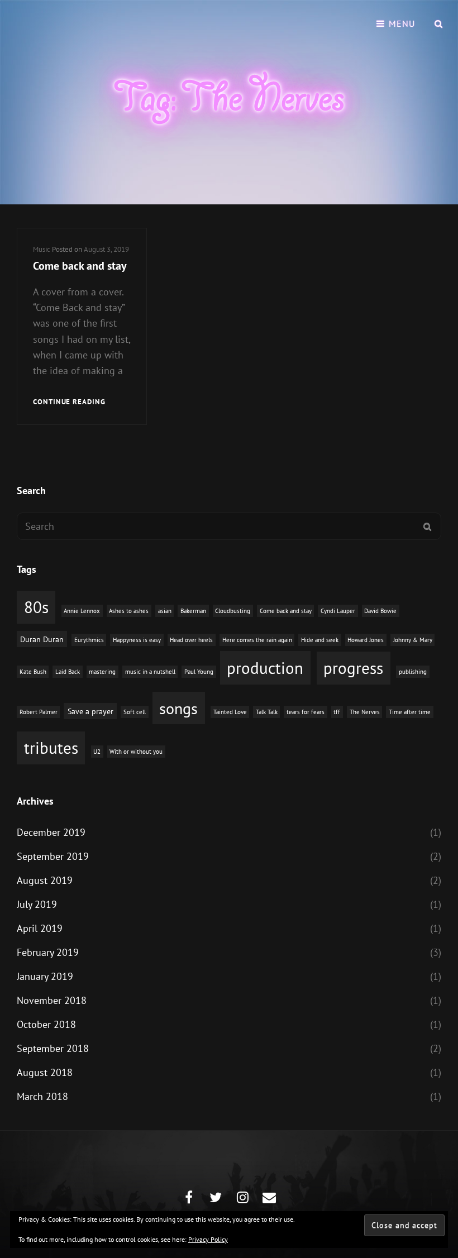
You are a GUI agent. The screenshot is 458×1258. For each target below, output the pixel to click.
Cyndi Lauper (338, 611)
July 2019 (37, 904)
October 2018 (46, 1024)
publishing (413, 672)
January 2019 (45, 976)
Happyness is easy (137, 640)
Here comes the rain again (257, 640)
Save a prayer (90, 711)
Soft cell (134, 712)
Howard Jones (365, 640)
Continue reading (69, 402)
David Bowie (380, 611)
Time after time (410, 712)
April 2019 (40, 928)
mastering (102, 672)
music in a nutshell (150, 672)
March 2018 (42, 1096)
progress (353, 668)
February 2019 (48, 952)
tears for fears (306, 712)
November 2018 (52, 1000)
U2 (97, 751)
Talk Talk (267, 712)
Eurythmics (89, 640)
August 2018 (45, 1072)
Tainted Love (230, 712)
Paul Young (198, 672)
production (265, 667)
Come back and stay (80, 266)
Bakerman (193, 611)
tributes (51, 748)
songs (178, 708)
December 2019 (51, 832)
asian (164, 611)
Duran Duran (42, 639)
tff (336, 712)
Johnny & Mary (412, 640)
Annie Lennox (82, 611)
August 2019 (45, 880)
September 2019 (53, 856)
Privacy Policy (208, 1239)
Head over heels (191, 640)
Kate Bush (33, 672)
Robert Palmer (39, 712)
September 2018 (53, 1048)
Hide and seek (319, 640)
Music (41, 249)
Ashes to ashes (129, 611)
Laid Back (67, 672)
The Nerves (365, 712)
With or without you (136, 751)
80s (36, 607)
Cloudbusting (232, 611)
